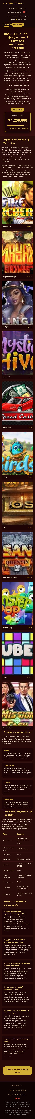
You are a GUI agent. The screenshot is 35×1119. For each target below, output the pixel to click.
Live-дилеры (12, 8)
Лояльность (22, 8)
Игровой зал (21, 19)
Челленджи (24, 16)
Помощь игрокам (12, 16)
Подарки (12, 19)
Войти (6, 24)
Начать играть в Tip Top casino (17, 1070)
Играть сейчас (17, 109)
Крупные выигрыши (16, 12)
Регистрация (17, 24)
